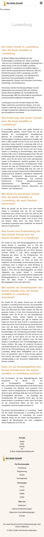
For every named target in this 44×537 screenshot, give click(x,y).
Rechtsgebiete (22, 478)
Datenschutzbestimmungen (22, 509)
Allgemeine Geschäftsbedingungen (22, 512)
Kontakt (22, 516)
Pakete (22, 475)
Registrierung (22, 471)
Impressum (22, 505)
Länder (22, 490)
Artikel (22, 497)
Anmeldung (22, 468)
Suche (22, 487)
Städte (22, 493)
